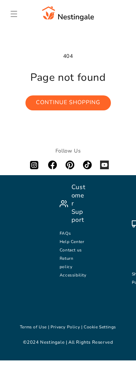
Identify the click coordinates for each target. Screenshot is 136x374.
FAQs (65, 233)
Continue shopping (68, 102)
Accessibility (73, 275)
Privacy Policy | (67, 327)
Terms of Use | (35, 327)
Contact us (71, 250)
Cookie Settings (100, 327)
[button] (14, 14)
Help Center (72, 241)
